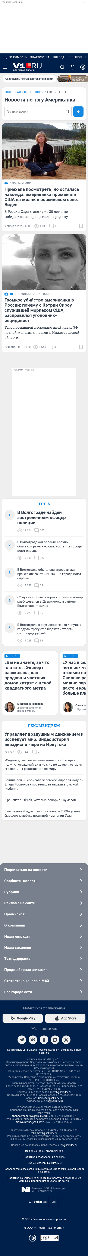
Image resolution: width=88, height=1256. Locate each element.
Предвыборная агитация (26, 970)
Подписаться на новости (25, 870)
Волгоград (12, 92)
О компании (14, 925)
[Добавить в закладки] (81, 226)
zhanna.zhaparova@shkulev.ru (30, 1116)
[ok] (44, 1039)
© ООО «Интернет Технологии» (44, 1227)
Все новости (34, 92)
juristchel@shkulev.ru (50, 1098)
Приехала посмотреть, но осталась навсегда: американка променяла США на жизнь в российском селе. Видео (41, 197)
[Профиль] (83, 67)
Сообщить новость (20, 881)
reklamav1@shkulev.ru (44, 1133)
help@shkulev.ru (53, 1101)
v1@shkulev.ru (62, 1092)
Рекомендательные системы (44, 1163)
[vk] (33, 1039)
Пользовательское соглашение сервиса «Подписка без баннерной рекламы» (44, 1171)
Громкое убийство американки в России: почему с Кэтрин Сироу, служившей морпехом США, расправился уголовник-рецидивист (39, 310)
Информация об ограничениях (44, 1151)
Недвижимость (15, 57)
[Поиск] (62, 67)
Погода (59, 57)
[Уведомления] (72, 67)
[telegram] (22, 1039)
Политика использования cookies (44, 1157)
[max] (55, 1039)
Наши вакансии (17, 947)
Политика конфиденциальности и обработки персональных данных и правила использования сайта (44, 1179)
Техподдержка (17, 958)
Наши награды (17, 936)
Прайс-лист (14, 914)
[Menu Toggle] (5, 67)
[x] (66, 1039)
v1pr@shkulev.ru (67, 1145)
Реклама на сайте (19, 903)
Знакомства (40, 57)
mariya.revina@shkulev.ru (30, 1122)
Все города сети (18, 992)
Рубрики (11, 892)
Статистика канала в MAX (26, 981)
